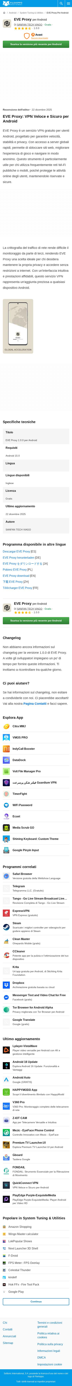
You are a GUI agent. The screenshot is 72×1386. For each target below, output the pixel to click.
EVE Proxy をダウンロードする (22, 563)
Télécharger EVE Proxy (17, 587)
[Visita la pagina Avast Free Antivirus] (36, 36)
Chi (5, 1322)
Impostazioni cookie (49, 1364)
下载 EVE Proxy (13, 581)
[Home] (4, 12)
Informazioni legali (48, 1350)
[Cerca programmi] (61, 3)
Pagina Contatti (34, 703)
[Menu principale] (68, 3)
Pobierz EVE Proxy (15, 569)
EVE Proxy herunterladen (18, 557)
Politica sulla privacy (50, 1344)
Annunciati (9, 1336)
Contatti (7, 1329)
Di (28, 24)
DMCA (41, 1357)
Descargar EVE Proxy (16, 551)
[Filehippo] (12, 3)
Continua (36, 1301)
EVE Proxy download (16, 575)
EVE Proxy (30, 19)
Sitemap (8, 1342)
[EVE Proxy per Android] (7, 23)
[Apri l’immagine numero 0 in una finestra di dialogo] (18, 326)
